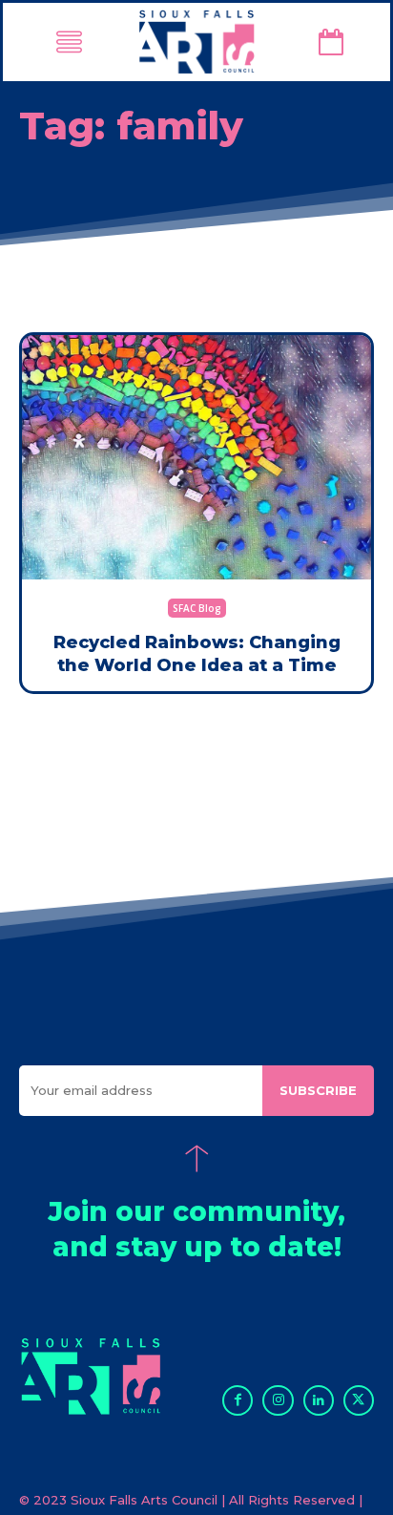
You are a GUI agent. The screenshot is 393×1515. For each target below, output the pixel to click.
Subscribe (318, 1090)
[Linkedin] (318, 1400)
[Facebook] (237, 1400)
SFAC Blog (197, 608)
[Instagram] (277, 1400)
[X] (358, 1400)
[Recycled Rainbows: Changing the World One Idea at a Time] (196, 457)
